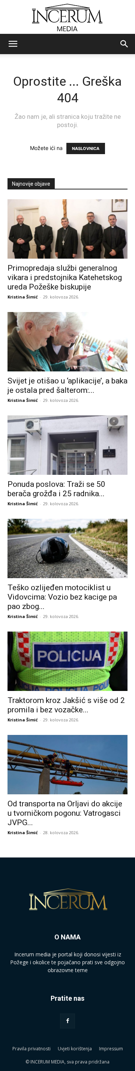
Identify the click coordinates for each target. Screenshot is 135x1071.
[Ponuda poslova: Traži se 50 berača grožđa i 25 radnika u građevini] (68, 445)
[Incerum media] (67, 17)
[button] (13, 44)
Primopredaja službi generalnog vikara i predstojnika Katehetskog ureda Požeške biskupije (65, 277)
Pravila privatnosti (31, 1048)
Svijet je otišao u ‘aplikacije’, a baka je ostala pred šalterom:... (68, 385)
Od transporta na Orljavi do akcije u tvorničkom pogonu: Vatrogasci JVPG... (65, 813)
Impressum (111, 1048)
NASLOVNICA (85, 148)
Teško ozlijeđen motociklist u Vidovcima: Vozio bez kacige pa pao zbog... (62, 597)
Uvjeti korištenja (75, 1048)
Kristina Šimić (23, 297)
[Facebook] (67, 1021)
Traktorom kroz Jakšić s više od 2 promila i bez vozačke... (66, 705)
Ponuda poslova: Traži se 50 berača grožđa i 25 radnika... (56, 489)
